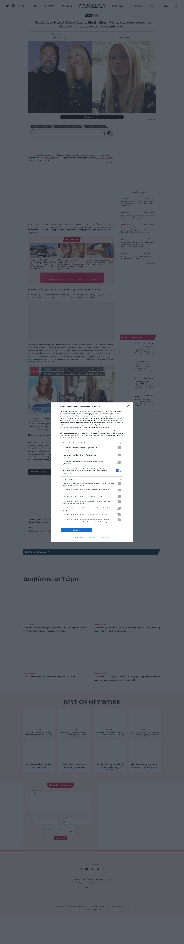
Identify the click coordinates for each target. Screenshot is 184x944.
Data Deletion (80, 538)
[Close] (129, 406)
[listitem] (92, 443)
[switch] (118, 447)
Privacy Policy (104, 538)
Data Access (92, 538)
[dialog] (92, 472)
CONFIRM (77, 530)
